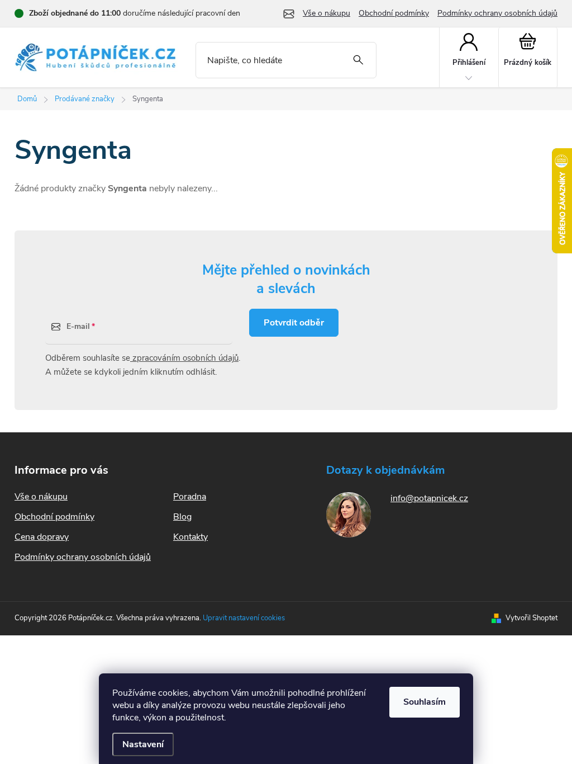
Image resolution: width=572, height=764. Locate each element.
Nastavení (143, 744)
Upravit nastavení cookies (244, 618)
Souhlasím (424, 702)
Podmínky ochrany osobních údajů (497, 13)
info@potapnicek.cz (429, 498)
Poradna (189, 496)
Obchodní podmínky (394, 13)
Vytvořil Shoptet (531, 618)
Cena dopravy (42, 536)
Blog (182, 516)
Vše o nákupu (326, 13)
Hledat (358, 60)
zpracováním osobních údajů (184, 358)
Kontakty (190, 536)
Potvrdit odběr (294, 323)
